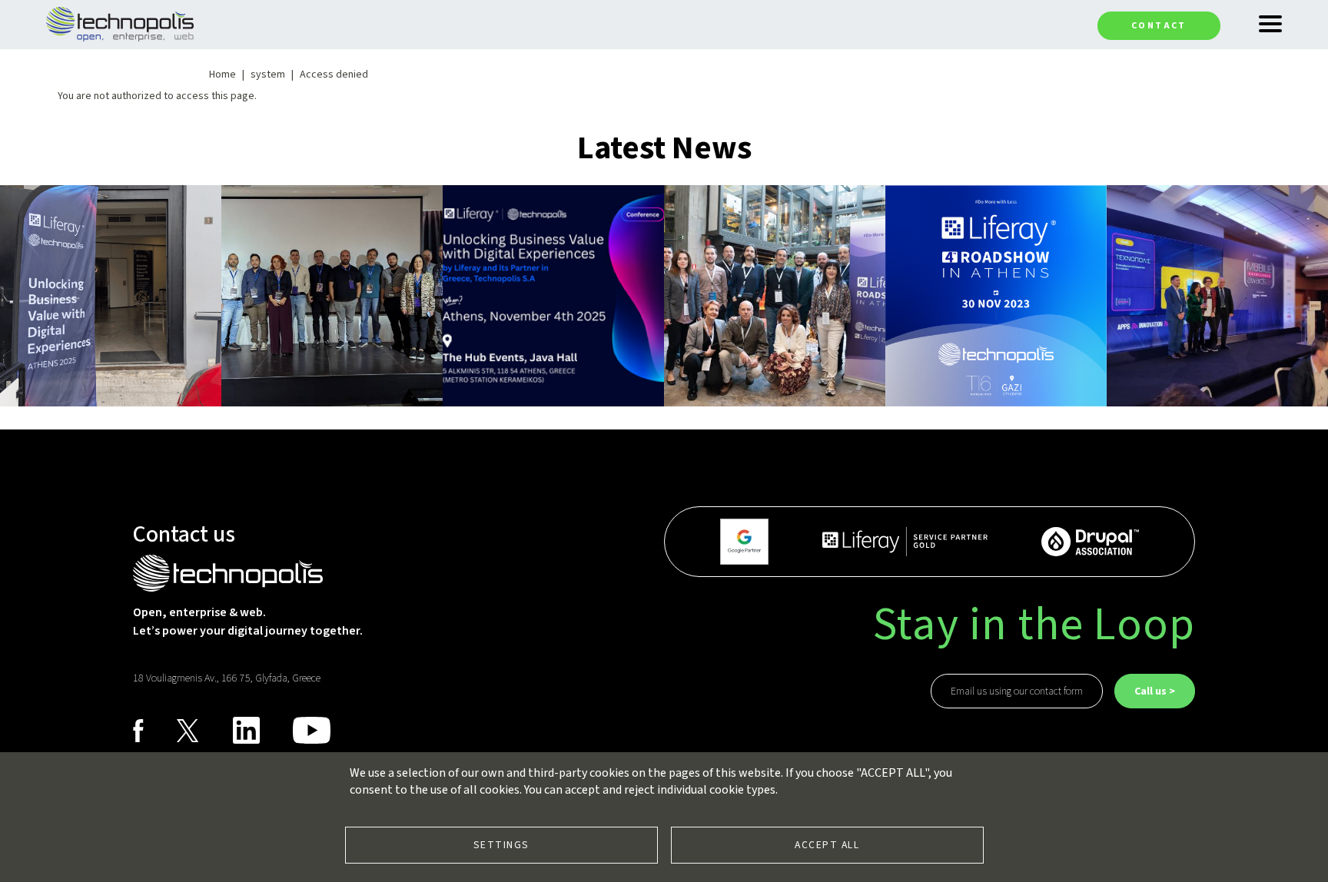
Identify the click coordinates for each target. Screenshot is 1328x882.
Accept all (827, 844)
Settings (501, 844)
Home (222, 74)
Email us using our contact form (1017, 691)
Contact (1159, 25)
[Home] (120, 23)
